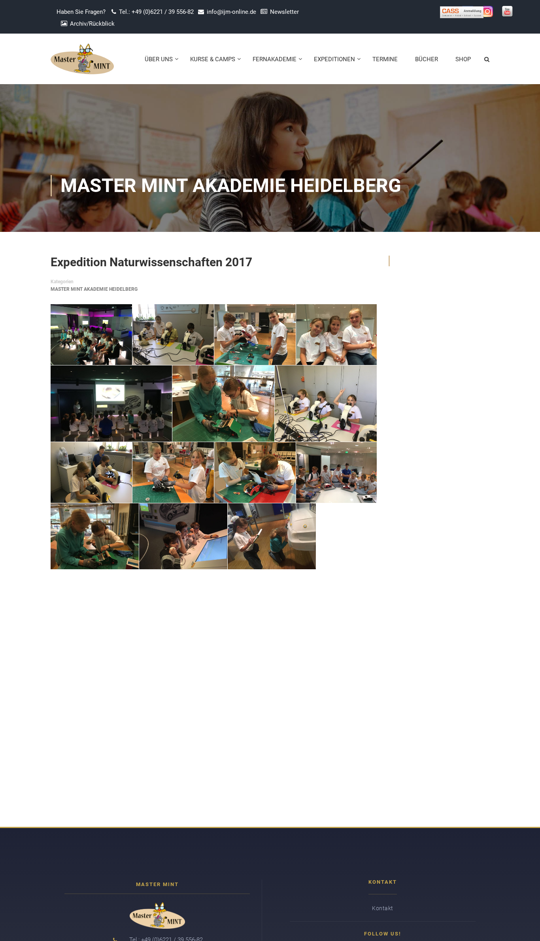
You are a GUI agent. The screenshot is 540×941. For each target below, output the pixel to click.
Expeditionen (334, 59)
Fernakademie (274, 59)
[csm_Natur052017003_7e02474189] (255, 334)
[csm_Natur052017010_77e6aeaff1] (255, 472)
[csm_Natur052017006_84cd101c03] (223, 403)
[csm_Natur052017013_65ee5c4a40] (183, 536)
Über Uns (159, 59)
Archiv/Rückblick (92, 23)
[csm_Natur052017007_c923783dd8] (326, 403)
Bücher (426, 59)
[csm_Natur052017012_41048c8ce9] (95, 536)
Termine (385, 59)
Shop (463, 59)
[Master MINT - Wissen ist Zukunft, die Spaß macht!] (82, 62)
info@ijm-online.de (231, 11)
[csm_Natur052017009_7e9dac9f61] (173, 472)
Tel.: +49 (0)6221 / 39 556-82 (156, 11)
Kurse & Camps (212, 59)
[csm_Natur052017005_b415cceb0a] (111, 403)
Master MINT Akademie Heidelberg (94, 289)
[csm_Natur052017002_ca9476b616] (173, 334)
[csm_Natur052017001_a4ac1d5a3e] (91, 334)
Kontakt (382, 908)
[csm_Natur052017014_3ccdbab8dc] (272, 536)
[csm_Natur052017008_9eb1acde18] (91, 472)
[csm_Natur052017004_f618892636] (336, 334)
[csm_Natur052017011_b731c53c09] (336, 472)
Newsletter (284, 11)
